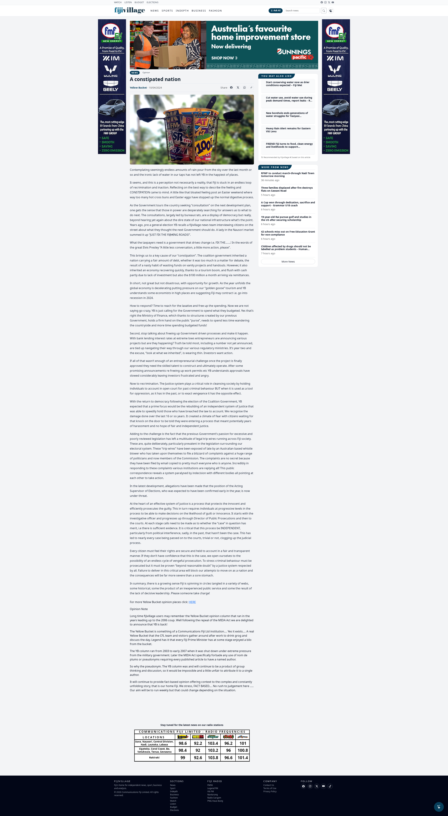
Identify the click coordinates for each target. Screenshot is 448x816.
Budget (173, 807)
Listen (173, 803)
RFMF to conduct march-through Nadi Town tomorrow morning (287, 174)
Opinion (146, 72)
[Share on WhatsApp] (244, 87)
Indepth (182, 10)
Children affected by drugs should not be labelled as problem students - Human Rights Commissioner (286, 249)
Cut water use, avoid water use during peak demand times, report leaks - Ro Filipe (289, 100)
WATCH (118, 2)
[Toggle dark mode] (331, 11)
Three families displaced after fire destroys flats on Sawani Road (287, 189)
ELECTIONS (152, 2)
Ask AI (277, 10)
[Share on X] (238, 87)
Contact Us (268, 785)
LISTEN (128, 2)
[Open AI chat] (439, 807)
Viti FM (210, 791)
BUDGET (139, 2)
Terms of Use (269, 788)
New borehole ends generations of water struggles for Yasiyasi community (287, 116)
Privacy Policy (269, 791)
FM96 (210, 785)
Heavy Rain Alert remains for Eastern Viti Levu (288, 130)
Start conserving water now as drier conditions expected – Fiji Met (287, 84)
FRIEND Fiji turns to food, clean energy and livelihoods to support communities (289, 147)
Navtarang (212, 794)
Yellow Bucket (138, 87)
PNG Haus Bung (215, 800)
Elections (174, 810)
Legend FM (212, 788)
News (154, 10)
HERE (192, 602)
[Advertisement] (193, 710)
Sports (167, 10)
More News (288, 261)
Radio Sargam (214, 797)
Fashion (215, 10)
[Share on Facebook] (231, 87)
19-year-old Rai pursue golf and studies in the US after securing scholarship (286, 218)
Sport (172, 788)
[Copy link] (251, 87)
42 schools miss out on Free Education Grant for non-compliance (288, 233)
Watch (173, 800)
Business (199, 10)
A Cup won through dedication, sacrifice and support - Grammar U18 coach (288, 204)
